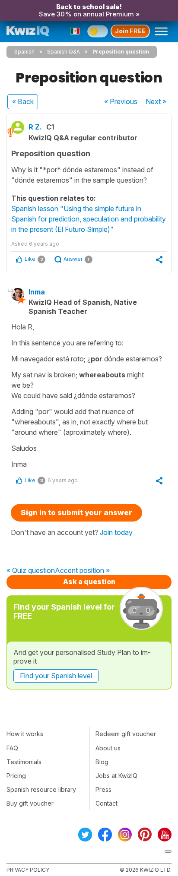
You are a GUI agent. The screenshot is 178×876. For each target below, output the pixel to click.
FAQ (12, 748)
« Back (23, 101)
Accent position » (82, 571)
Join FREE (130, 31)
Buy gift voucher (30, 803)
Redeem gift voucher (125, 733)
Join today (116, 532)
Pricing (16, 775)
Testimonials (23, 761)
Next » (156, 101)
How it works (24, 733)
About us (108, 748)
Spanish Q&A (63, 51)
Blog (101, 761)
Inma (37, 292)
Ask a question (89, 581)
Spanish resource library (41, 789)
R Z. (35, 127)
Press (103, 789)
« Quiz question (30, 571)
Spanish (24, 51)
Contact (106, 803)
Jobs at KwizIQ (116, 775)
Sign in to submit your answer (76, 512)
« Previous (120, 101)
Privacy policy (27, 870)
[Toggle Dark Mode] (97, 31)
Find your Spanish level (56, 675)
